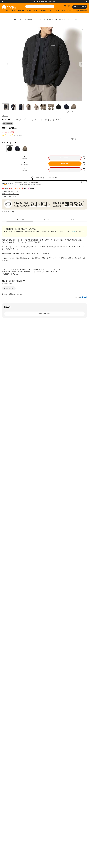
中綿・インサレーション (36, 20)
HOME (14, 20)
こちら (73, 231)
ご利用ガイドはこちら (9, 196)
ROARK (5, 115)
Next (86, 1)
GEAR (35, 11)
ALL (7, 11)
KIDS (29, 11)
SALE (51, 11)
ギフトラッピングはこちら (10, 191)
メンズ (19, 20)
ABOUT (70, 11)
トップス (25, 20)
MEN (13, 11)
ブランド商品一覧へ (44, 313)
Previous (3, 1)
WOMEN (21, 11)
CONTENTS (60, 11)
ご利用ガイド (83, 10)
